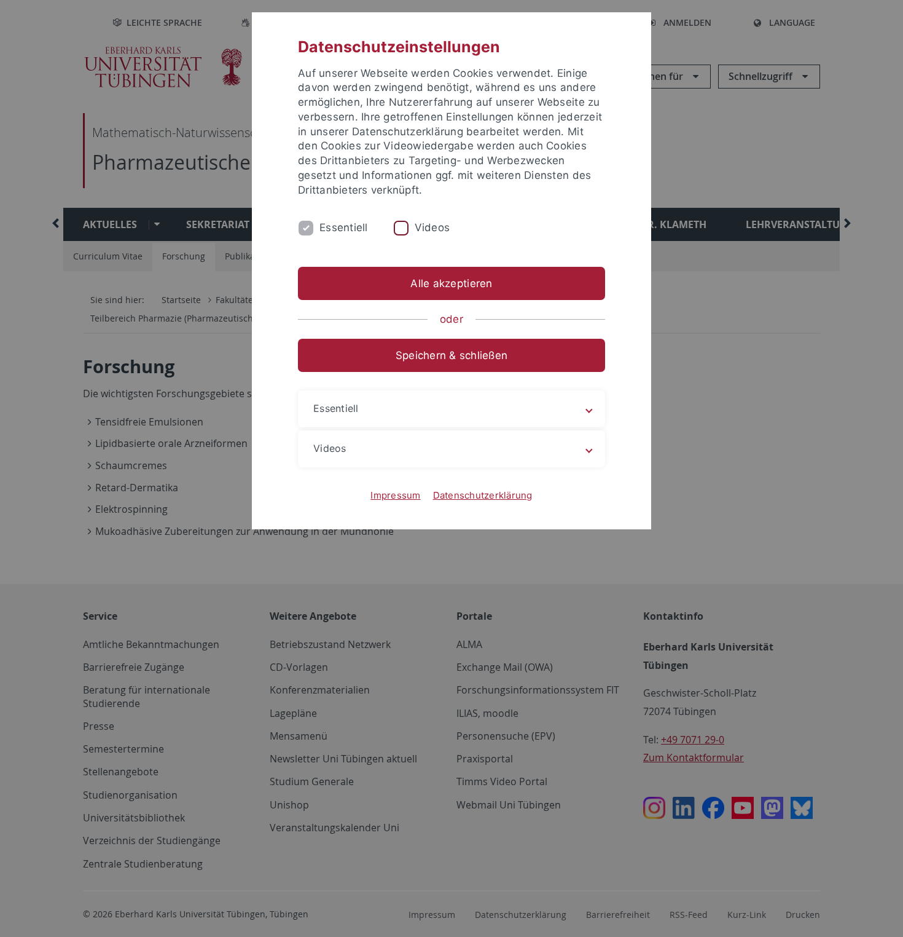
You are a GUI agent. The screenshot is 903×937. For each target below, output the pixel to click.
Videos (432, 227)
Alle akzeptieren (451, 283)
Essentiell (343, 227)
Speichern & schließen (451, 355)
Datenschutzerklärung (483, 495)
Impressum (395, 495)
